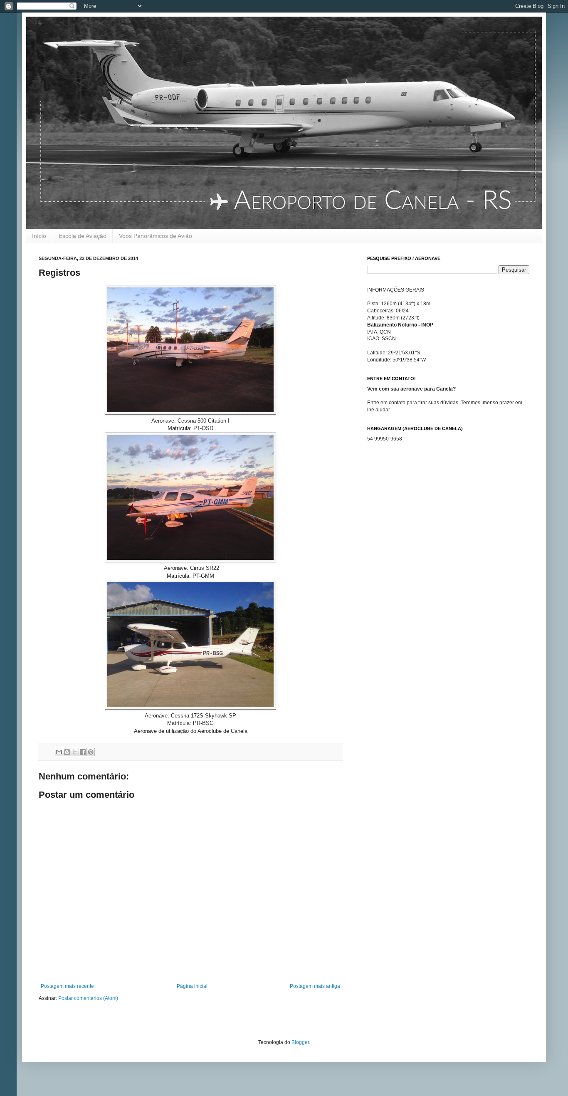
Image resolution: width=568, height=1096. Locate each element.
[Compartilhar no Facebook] (83, 752)
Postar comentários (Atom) (88, 998)
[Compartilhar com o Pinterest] (90, 752)
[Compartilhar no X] (75, 752)
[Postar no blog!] (67, 752)
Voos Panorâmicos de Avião (155, 236)
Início (39, 236)
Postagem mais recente (67, 986)
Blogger (300, 1042)
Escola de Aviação (82, 236)
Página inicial (192, 986)
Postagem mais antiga (315, 986)
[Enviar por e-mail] (59, 752)
